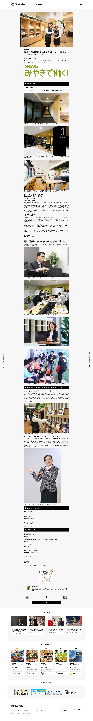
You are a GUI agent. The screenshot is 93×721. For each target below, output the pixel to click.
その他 (42, 54)
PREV (24, 597)
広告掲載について (18, 710)
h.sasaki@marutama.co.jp (29, 557)
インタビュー (30, 54)
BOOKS (31, 4)
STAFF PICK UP (38, 4)
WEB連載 (35, 54)
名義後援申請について (27, 710)
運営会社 (42, 710)
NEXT (68, 597)
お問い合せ (12, 710)
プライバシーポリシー (36, 710)
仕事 (25, 54)
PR (38, 54)
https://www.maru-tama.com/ (30, 526)
